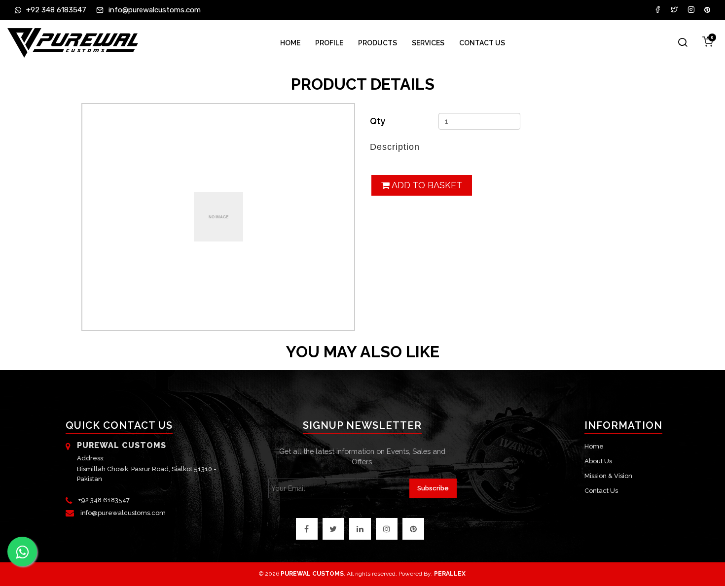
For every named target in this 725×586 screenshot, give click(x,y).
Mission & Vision (608, 476)
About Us (598, 461)
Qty (377, 121)
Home (290, 43)
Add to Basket (426, 185)
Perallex (450, 573)
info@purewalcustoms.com (123, 513)
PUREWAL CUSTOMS (312, 573)
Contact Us (482, 43)
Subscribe (433, 488)
